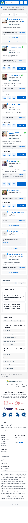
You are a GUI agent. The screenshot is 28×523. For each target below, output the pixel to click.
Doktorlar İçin (18, 437)
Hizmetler (3, 443)
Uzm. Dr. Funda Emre (14, 75)
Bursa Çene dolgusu (8, 361)
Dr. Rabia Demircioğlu (15, 47)
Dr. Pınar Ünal (12, 161)
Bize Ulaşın (3, 454)
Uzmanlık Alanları (5, 439)
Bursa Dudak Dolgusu (8, 334)
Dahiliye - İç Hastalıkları (14, 214)
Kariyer (18, 442)
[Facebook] (10, 504)
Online (12, 384)
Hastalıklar (3, 441)
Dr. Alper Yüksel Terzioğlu (16, 19)
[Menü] (25, 2)
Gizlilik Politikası (5, 456)
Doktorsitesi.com (5, 468)
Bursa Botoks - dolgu (8, 358)
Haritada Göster (22, 32)
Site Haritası (4, 463)
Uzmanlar (3, 437)
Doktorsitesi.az (4, 470)
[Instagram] (15, 504)
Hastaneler (3, 445)
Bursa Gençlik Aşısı (8, 365)
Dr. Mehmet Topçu (14, 190)
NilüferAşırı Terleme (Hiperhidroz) (12, 321)
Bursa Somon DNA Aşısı (9, 344)
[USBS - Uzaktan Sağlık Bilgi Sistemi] (19, 403)
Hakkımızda (3, 451)
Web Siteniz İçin (19, 439)
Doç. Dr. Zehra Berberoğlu (16, 254)
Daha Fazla (21, 68)
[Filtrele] (21, 2)
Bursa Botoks (6, 330)
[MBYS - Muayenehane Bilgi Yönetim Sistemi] (8, 403)
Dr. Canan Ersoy (13, 231)
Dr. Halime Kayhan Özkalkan (14, 132)
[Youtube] (17, 504)
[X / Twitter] (12, 504)
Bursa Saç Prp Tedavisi (9, 341)
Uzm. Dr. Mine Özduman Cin (16, 212)
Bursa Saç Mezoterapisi (9, 337)
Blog (8, 384)
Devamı (24, 28)
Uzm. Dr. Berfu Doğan (15, 104)
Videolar (3, 384)
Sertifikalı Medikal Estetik (15, 21)
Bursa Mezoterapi (8, 368)
